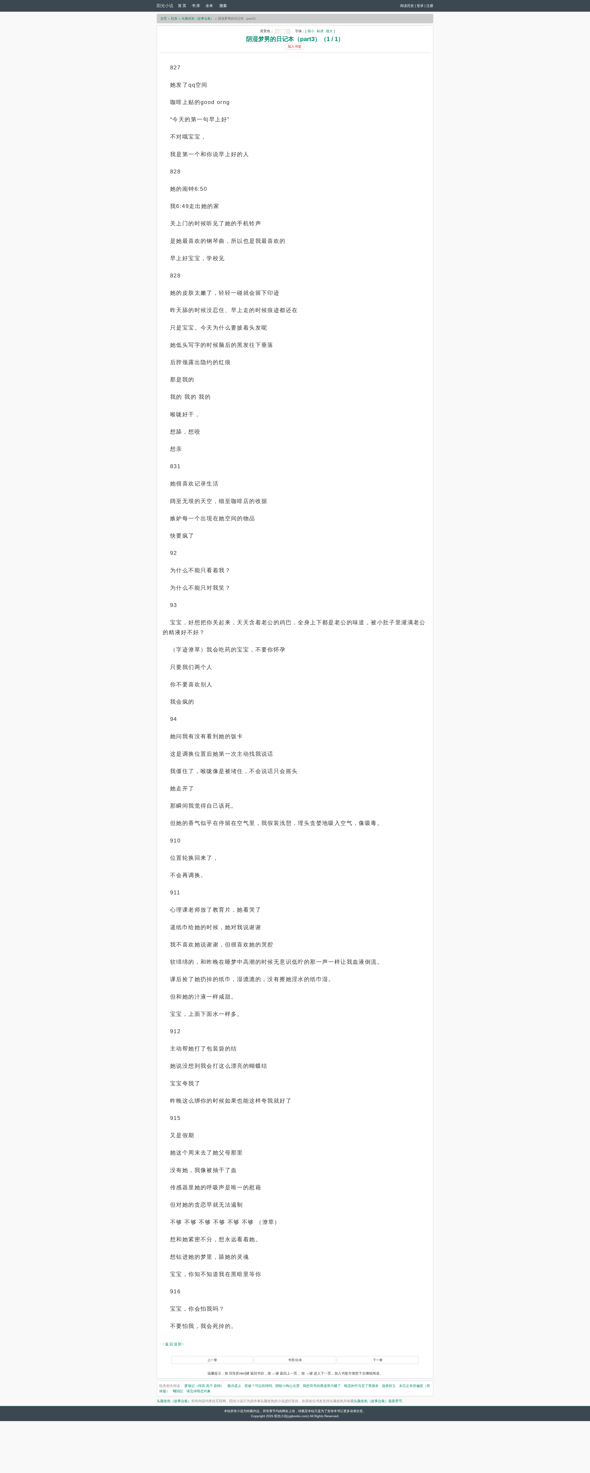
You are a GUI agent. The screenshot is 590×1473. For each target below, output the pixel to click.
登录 (420, 6)
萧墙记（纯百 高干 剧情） (204, 1386)
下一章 (378, 1360)
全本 (209, 6)
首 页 (182, 6)
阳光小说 (165, 5)
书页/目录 (295, 1360)
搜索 (223, 6)
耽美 (174, 18)
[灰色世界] (288, 31)
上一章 (212, 1360)
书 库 (196, 6)
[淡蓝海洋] (277, 31)
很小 (310, 31)
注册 (429, 6)
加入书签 (294, 46)
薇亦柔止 (234, 1386)
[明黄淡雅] (283, 31)
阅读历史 (407, 6)
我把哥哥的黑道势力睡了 (322, 1386)
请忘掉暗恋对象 (198, 1391)
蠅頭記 (178, 1391)
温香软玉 (389, 1386)
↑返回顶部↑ (173, 1344)
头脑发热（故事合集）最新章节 (378, 1401)
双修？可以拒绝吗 (258, 1386)
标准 (320, 31)
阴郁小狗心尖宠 (287, 1386)
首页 (163, 18)
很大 (329, 31)
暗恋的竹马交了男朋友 (361, 1386)
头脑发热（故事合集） (198, 18)
